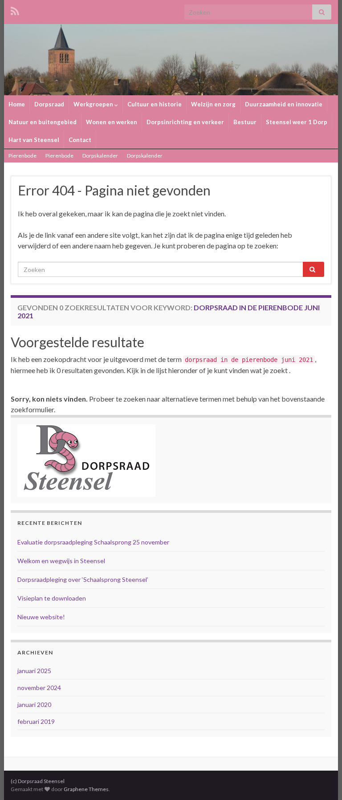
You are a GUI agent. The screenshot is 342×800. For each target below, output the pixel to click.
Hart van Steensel (33, 139)
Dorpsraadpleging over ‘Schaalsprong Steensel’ (82, 579)
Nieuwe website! (41, 617)
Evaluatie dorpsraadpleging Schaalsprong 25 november (93, 542)
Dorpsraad (49, 104)
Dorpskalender (100, 155)
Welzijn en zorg (213, 104)
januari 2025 (34, 670)
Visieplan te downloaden (51, 598)
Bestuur (244, 122)
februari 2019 (36, 721)
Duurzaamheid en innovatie (283, 104)
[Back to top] (322, 780)
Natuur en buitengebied (42, 122)
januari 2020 (34, 704)
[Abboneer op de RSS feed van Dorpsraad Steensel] (15, 9)
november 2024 (39, 687)
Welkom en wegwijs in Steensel (61, 560)
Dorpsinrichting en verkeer (185, 122)
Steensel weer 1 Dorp (296, 122)
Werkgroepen (93, 104)
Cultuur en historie (154, 104)
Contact (80, 139)
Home (16, 104)
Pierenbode (22, 155)
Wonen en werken (111, 122)
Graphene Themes (86, 789)
